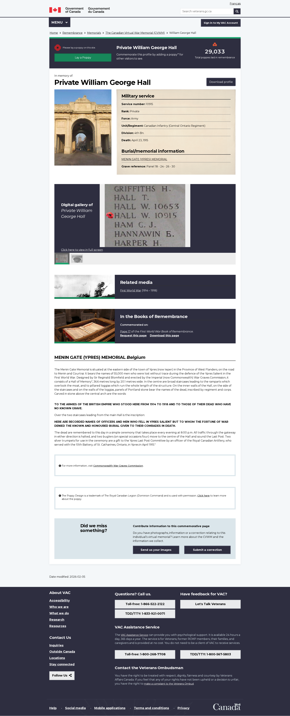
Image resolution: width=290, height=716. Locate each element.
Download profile (221, 82)
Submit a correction (207, 549)
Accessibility (59, 600)
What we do (59, 613)
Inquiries (56, 645)
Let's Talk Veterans (210, 604)
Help (53, 708)
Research (56, 620)
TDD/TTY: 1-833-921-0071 (145, 613)
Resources (57, 626)
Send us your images (156, 549)
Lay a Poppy (83, 57)
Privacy (183, 708)
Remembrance (72, 32)
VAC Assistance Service (134, 635)
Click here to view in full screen (82, 249)
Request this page (133, 335)
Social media (75, 708)
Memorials (94, 32)
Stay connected (62, 664)
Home (54, 32)
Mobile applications (109, 708)
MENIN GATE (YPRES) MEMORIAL (144, 159)
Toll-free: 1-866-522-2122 (145, 604)
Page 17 (125, 331)
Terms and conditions (151, 708)
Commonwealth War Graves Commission (118, 465)
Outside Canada (62, 651)
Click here (203, 495)
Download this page (164, 335)
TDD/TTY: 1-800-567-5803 (210, 654)
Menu (57, 22)
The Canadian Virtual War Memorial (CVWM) (135, 32)
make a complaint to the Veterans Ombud (169, 683)
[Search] (237, 11)
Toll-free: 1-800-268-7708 (145, 654)
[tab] (61, 258)
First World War (130, 290)
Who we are (59, 607)
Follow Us (63, 676)
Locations (57, 658)
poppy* (174, 54)
